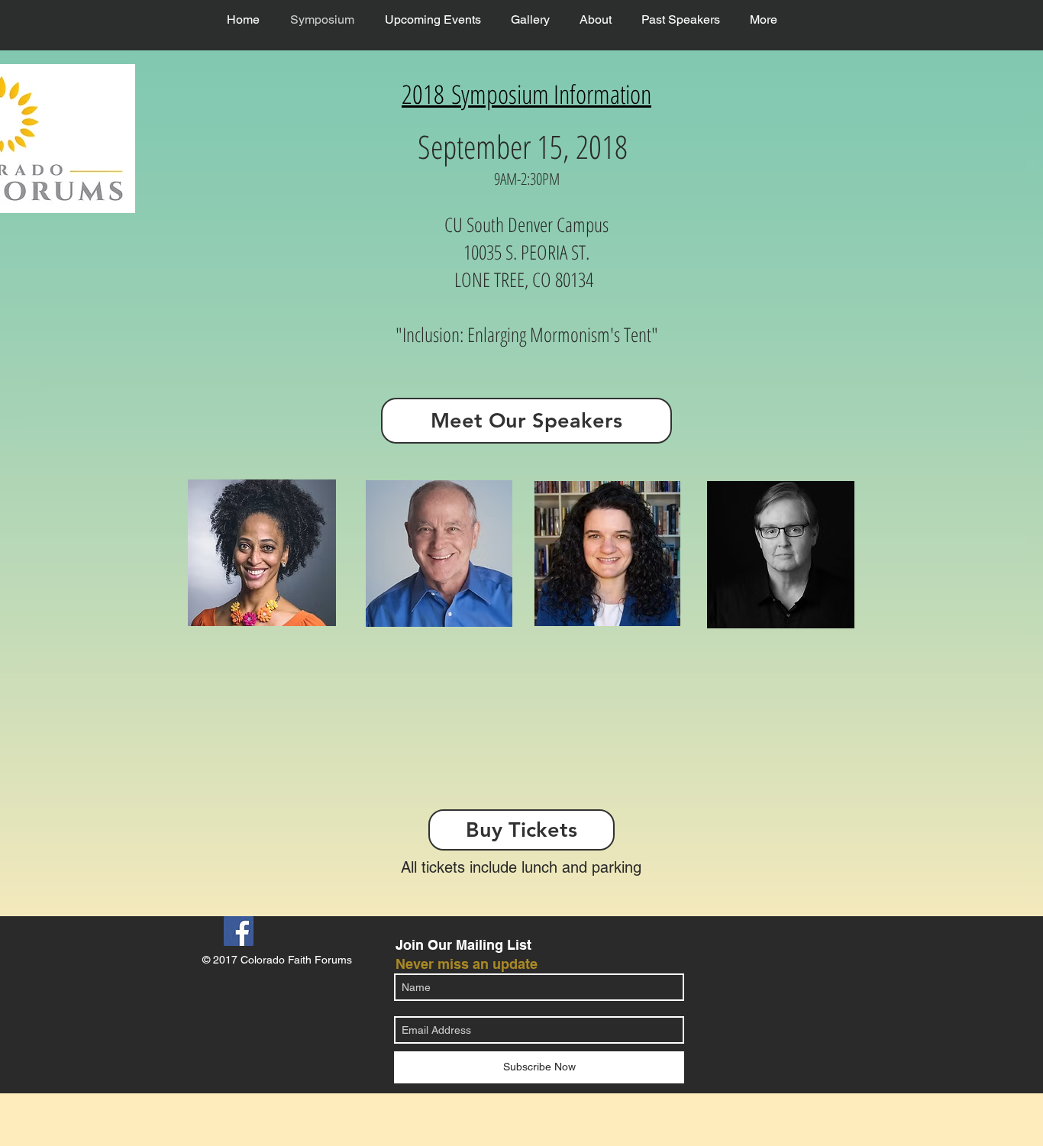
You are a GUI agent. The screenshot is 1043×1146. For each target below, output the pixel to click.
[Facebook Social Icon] (238, 931)
